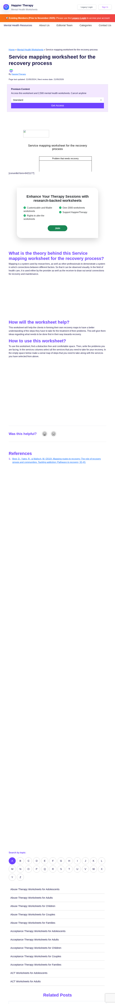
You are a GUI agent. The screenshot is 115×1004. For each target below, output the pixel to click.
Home (12, 49)
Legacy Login (87, 7)
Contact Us (105, 25)
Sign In (105, 7)
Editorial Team (65, 25)
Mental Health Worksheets (30, 49)
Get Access (57, 105)
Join (57, 228)
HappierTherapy (19, 74)
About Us (44, 25)
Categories (86, 25)
